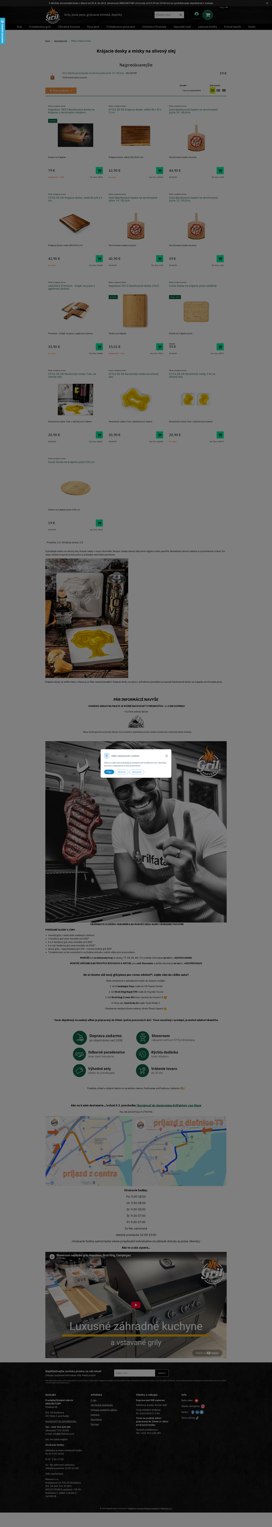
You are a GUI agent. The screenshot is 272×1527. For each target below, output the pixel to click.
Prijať (109, 772)
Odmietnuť (137, 772)
